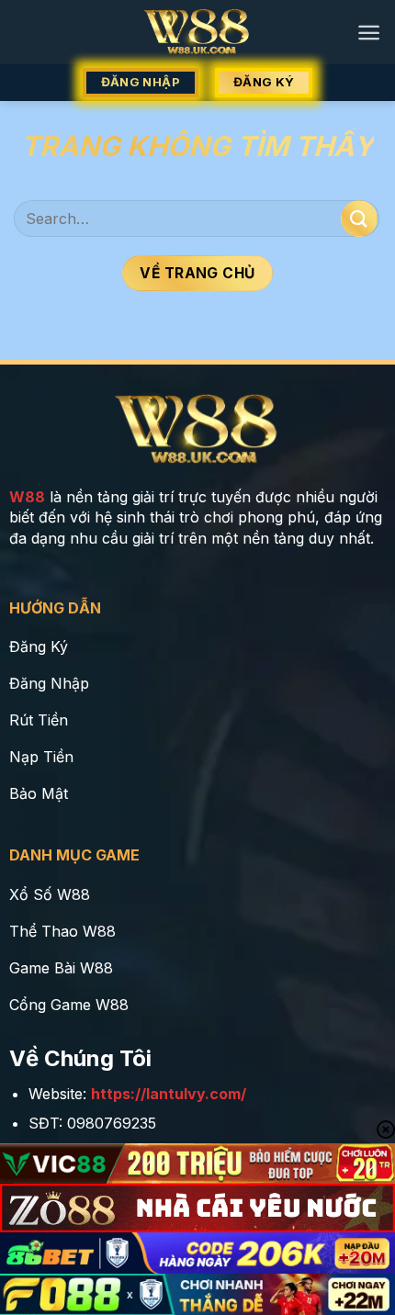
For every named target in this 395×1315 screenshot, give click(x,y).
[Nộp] (359, 218)
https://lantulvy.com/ (168, 1094)
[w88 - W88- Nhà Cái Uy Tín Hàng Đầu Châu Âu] (198, 32)
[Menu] (368, 32)
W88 (27, 497)
